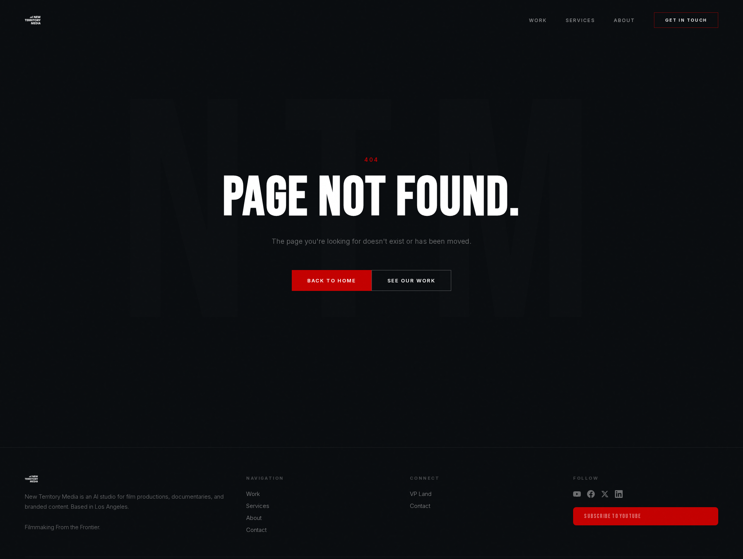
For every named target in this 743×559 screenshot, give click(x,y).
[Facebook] (591, 494)
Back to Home (331, 280)
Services (580, 20)
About (624, 20)
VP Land (420, 493)
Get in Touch (686, 20)
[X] (605, 494)
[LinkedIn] (619, 494)
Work (538, 20)
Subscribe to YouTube (612, 516)
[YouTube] (577, 494)
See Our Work (411, 280)
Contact (256, 529)
